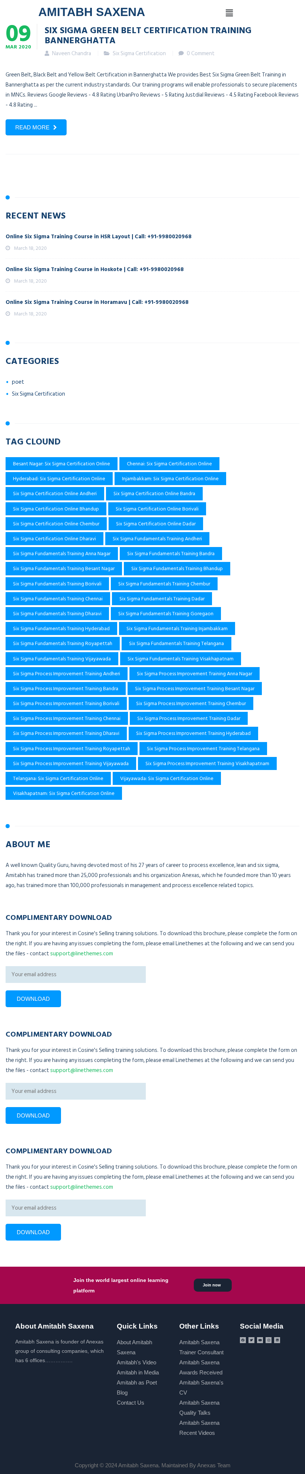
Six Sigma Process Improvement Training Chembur (191, 703)
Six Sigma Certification (139, 53)
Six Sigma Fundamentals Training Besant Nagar (64, 568)
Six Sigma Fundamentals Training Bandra (171, 553)
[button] (229, 13)
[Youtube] (260, 1340)
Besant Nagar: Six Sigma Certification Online (61, 463)
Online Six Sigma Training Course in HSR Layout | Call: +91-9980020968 (99, 236)
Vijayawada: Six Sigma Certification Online (167, 778)
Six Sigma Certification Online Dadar (156, 523)
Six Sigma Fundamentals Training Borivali (57, 583)
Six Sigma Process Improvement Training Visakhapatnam (207, 763)
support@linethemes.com (81, 953)
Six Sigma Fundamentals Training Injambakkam (177, 628)
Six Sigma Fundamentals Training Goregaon (166, 613)
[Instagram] (269, 1340)
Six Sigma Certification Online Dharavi (54, 538)
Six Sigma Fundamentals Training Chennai (58, 598)
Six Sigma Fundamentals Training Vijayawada (62, 658)
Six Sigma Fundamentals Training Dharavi (57, 613)
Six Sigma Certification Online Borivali (157, 509)
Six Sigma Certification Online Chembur (56, 523)
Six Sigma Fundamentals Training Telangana (176, 643)
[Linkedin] (277, 1340)
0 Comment (201, 53)
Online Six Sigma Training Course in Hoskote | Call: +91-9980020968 (95, 269)
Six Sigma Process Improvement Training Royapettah (71, 748)
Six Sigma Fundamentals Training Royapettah (62, 643)
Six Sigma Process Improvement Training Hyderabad (193, 733)
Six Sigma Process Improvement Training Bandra (65, 688)
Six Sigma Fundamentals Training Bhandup (177, 568)
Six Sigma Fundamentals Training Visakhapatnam (181, 658)
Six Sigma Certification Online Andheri (55, 493)
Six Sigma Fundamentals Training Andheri (157, 538)
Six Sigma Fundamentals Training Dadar (162, 598)
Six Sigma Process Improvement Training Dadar (188, 718)
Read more (32, 127)
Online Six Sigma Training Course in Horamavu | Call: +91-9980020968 (97, 302)
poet (18, 382)
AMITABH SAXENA (91, 12)
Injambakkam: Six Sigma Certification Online (170, 478)
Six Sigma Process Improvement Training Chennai (67, 718)
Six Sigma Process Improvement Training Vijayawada (71, 763)
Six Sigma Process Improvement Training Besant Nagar (194, 688)
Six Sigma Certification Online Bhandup (56, 509)
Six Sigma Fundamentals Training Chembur (164, 583)
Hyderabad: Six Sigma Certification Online (59, 478)
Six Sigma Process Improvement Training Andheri (66, 673)
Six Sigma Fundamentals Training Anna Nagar (61, 553)
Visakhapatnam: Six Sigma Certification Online (64, 793)
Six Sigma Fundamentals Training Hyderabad (61, 628)
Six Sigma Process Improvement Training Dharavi (66, 733)
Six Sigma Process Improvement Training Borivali (66, 703)
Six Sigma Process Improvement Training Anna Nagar (194, 673)
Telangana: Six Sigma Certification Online (58, 778)
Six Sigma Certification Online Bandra (154, 493)
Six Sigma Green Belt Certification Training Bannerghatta (148, 34)
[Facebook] (243, 1340)
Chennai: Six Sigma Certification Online (169, 463)
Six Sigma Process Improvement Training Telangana (203, 748)
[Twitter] (251, 1340)
